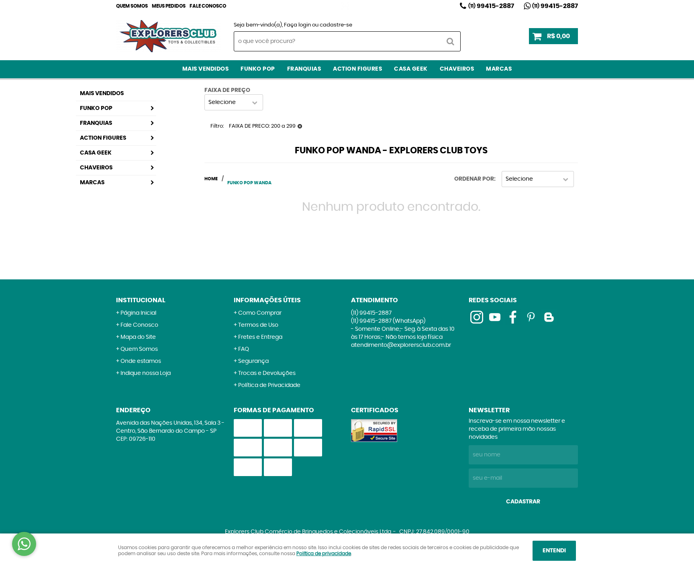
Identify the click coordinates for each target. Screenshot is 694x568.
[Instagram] (345, 6)
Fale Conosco (208, 6)
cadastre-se (336, 25)
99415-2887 (491, 6)
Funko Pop (258, 69)
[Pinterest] (531, 317)
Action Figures (357, 69)
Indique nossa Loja (145, 373)
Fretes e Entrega (260, 337)
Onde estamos (140, 361)
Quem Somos (132, 6)
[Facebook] (513, 317)
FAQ (243, 349)
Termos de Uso (258, 325)
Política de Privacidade (269, 385)
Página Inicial (138, 313)
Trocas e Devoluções (267, 373)
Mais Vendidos (205, 69)
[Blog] (549, 317)
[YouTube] (495, 317)
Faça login (297, 25)
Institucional (140, 300)
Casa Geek (411, 69)
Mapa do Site (138, 337)
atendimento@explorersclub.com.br (401, 345)
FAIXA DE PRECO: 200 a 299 (262, 126)
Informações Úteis (267, 300)
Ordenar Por (474, 179)
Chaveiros (457, 69)
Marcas (499, 69)
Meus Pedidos (169, 6)
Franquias (304, 69)
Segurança (253, 361)
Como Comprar (260, 313)
